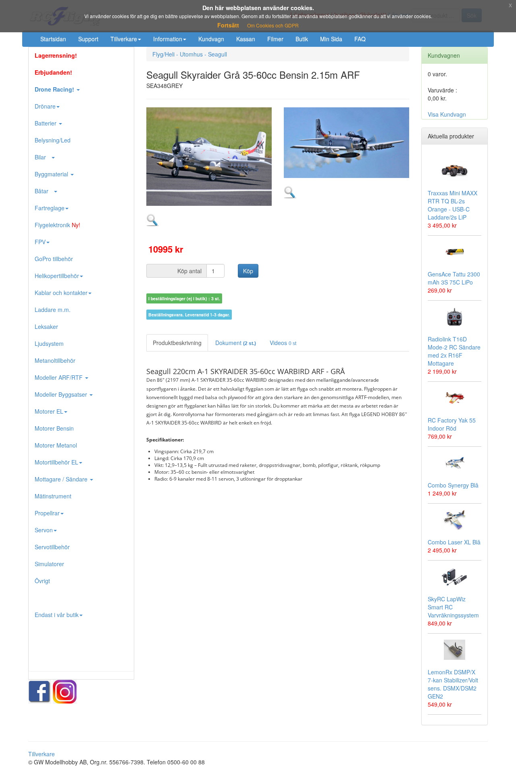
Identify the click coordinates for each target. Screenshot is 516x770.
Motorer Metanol (56, 445)
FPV (40, 242)
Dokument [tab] (235, 343)
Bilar (43, 157)
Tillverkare (123, 39)
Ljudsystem (49, 343)
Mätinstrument (53, 496)
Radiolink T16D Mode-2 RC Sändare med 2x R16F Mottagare (454, 351)
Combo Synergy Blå (453, 485)
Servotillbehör (52, 547)
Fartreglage (49, 208)
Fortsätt (228, 25)
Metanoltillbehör (55, 360)
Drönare (45, 106)
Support (88, 39)
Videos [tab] (283, 343)
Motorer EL (49, 411)
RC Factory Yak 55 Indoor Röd (452, 424)
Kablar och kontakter (61, 293)
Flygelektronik (57, 225)
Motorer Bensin (54, 428)
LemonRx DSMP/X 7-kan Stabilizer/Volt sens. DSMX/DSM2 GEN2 (453, 684)
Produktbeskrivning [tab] (177, 343)
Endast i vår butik (57, 615)
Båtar (44, 191)
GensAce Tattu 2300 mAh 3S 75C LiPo (454, 278)
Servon (44, 530)
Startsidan (53, 39)
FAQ (360, 39)
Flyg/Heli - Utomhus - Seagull (189, 54)
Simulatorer (49, 564)
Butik (301, 39)
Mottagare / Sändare (62, 479)
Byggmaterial (52, 174)
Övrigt (42, 581)
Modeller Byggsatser (62, 394)
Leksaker (46, 326)
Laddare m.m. (53, 309)
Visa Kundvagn (447, 114)
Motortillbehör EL (56, 462)
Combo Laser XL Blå (454, 542)
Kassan (245, 39)
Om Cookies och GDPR (273, 25)
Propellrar (47, 513)
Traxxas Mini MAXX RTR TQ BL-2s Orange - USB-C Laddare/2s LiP (452, 205)
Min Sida (331, 39)
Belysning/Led (53, 140)
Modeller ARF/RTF (59, 377)
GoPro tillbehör (54, 259)
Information (167, 39)
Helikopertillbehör (57, 276)
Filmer (275, 39)
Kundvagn (211, 39)
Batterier (46, 123)
